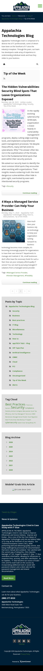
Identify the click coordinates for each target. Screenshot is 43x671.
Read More (8, 578)
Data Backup (21, 420)
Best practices (8, 217)
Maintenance (9, 417)
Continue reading (30, 193)
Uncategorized (18, 376)
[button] (37, 64)
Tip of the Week (14, 73)
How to (30, 215)
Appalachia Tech (27, 213)
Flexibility (29, 275)
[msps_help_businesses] (14, 231)
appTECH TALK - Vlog (21, 343)
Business (16, 315)
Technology (17, 334)
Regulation (34, 417)
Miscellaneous (18, 329)
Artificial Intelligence (21, 352)
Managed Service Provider (17, 272)
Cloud (14, 362)
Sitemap (22, 644)
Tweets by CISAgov (9, 512)
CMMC (14, 357)
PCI (13, 366)
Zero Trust (15, 414)
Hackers (7, 408)
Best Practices (15, 404)
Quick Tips (34, 411)
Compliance (17, 371)
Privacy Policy (25, 654)
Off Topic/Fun (18, 348)
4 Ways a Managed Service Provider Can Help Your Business (20, 206)
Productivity (12, 420)
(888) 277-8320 (8, 598)
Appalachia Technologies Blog (14, 104)
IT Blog (15, 325)
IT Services (29, 405)
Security (30, 104)
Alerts (14, 385)
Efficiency (8, 414)
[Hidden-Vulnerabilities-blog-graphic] (14, 120)
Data (6, 420)
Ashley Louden (26, 102)
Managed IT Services (24, 414)
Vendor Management (16, 275)
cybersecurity (11, 422)
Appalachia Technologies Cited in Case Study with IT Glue (20, 526)
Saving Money (29, 423)
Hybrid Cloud (21, 423)
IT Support (28, 420)
